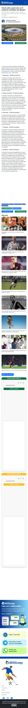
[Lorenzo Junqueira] (3, 21)
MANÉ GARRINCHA (18, 204)
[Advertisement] (13, 56)
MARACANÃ (11, 204)
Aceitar (14, 705)
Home (3, 685)
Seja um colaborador (6, 692)
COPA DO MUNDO (5, 205)
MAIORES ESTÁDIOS (5, 204)
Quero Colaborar (7, 614)
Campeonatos (4, 687)
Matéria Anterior (8, 43)
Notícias (3, 690)
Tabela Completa (14, 388)
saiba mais (8, 72)
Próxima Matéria (20, 43)
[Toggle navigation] (25, 2)
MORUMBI (23, 204)
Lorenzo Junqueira (11, 20)
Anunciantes (4, 694)
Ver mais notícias (8, 374)
